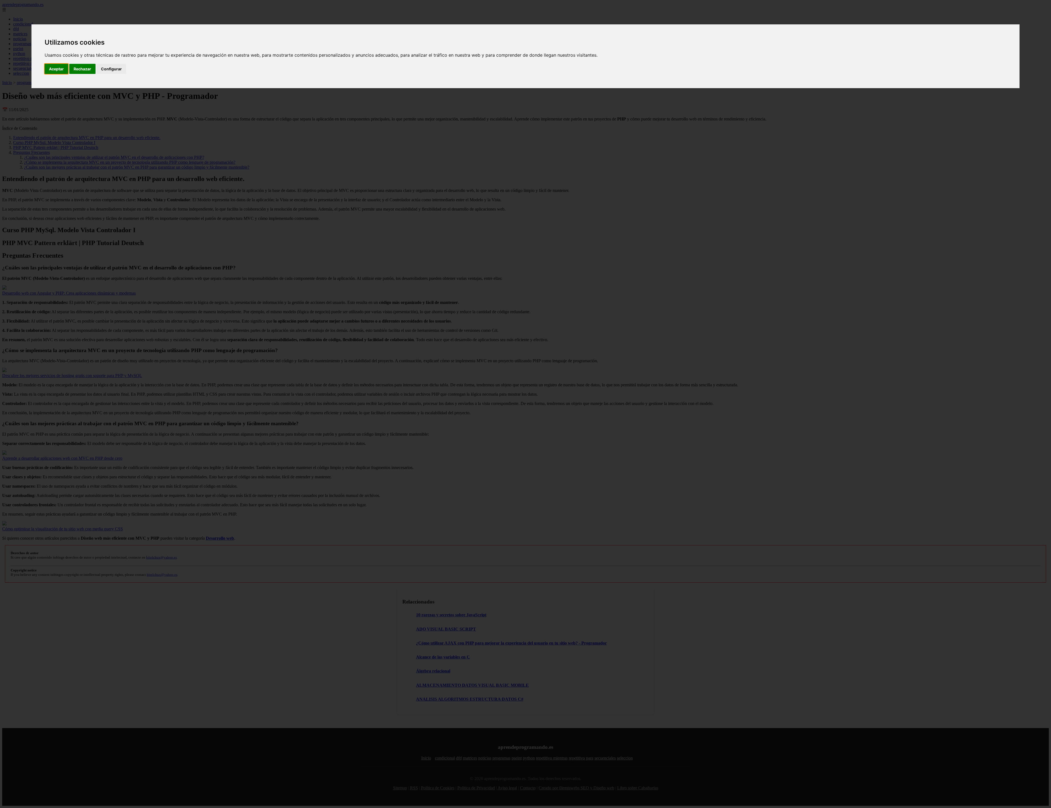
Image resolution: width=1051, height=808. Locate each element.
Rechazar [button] (82, 69)
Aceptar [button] (56, 69)
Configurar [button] (111, 69)
